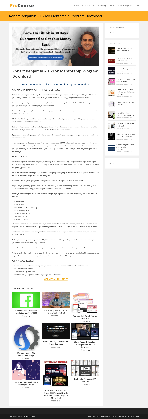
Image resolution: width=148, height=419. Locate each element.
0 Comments (128, 53)
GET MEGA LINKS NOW (56, 279)
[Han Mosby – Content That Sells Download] (111, 81)
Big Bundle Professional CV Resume (85, 380)
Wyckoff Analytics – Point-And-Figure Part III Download (125, 147)
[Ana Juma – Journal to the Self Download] (111, 126)
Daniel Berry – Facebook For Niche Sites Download (55, 311)
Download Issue (105, 416)
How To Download (93, 416)
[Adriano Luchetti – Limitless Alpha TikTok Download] (111, 136)
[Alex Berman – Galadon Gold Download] (111, 61)
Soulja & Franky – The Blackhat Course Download (55, 342)
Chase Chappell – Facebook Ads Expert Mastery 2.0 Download (85, 344)
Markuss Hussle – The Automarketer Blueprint (26, 354)
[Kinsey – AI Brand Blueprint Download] (111, 104)
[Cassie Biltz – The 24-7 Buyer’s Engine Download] (111, 115)
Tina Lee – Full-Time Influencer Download (85, 317)
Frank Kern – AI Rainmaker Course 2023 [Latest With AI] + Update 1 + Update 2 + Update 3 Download (55, 394)
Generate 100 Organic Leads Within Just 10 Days (26, 383)
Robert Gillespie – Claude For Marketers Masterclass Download (125, 92)
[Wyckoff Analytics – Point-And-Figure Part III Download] (111, 148)
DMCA (114, 416)
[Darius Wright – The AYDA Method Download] (111, 50)
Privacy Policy (135, 416)
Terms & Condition (123, 416)
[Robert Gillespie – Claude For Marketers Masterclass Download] (111, 93)
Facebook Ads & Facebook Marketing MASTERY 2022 (26, 311)
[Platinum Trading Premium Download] (111, 71)
